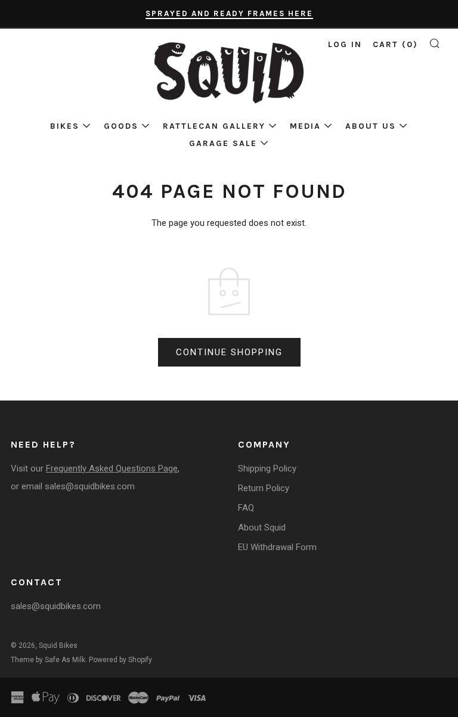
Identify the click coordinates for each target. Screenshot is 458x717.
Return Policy (263, 488)
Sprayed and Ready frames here (229, 13)
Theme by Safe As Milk (48, 660)
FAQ (246, 507)
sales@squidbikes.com (90, 486)
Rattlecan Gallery (214, 126)
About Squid (262, 527)
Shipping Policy (267, 468)
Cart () (395, 44)
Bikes (64, 126)
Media (305, 126)
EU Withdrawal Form (277, 547)
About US (370, 126)
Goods (121, 126)
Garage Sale (223, 143)
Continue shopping (229, 352)
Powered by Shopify (120, 660)
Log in (345, 44)
